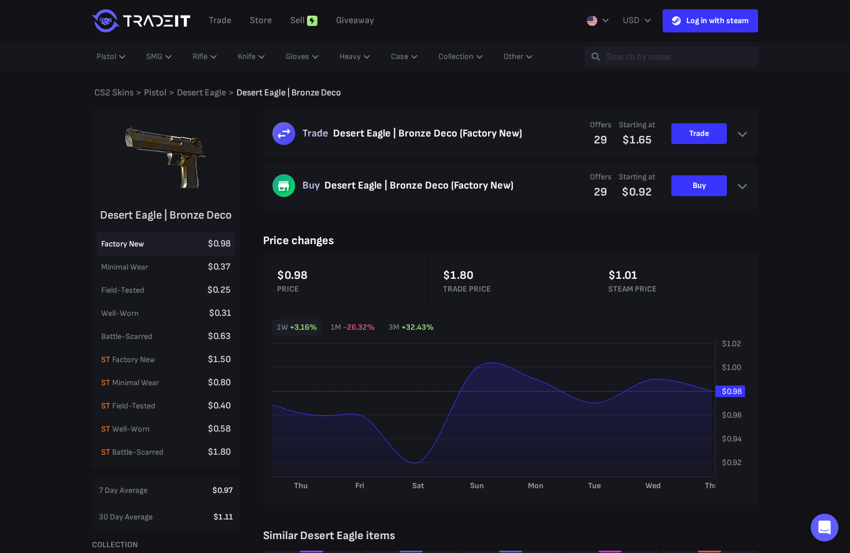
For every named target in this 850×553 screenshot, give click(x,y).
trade (220, 20)
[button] (824, 527)
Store (261, 20)
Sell (297, 20)
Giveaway (355, 20)
